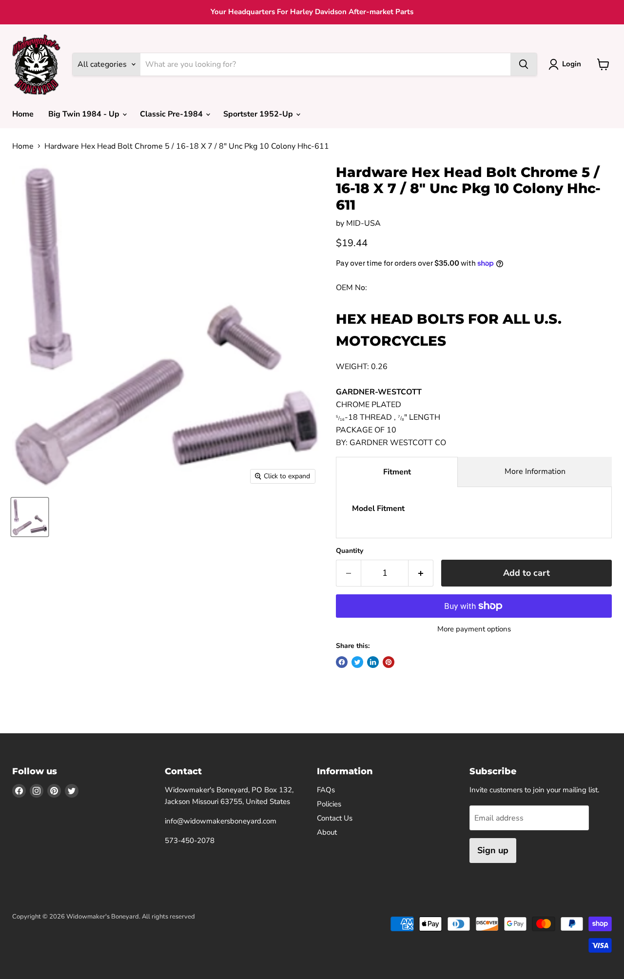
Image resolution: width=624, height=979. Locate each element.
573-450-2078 (189, 840)
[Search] (523, 64)
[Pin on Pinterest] (388, 662)
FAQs (326, 790)
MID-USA (363, 223)
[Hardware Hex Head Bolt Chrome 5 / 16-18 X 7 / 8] (29, 517)
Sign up (492, 850)
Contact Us (334, 818)
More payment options (474, 629)
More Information (535, 471)
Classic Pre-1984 (172, 114)
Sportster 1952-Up (259, 114)
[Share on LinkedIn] (373, 662)
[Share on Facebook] (342, 662)
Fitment (397, 472)
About (327, 832)
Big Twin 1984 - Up (84, 114)
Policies (329, 804)
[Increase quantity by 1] (421, 573)
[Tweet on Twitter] (357, 662)
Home (23, 114)
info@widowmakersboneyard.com (220, 821)
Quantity (349, 551)
